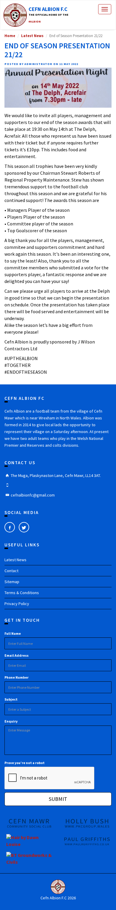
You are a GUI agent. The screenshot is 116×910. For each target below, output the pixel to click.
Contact (11, 570)
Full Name (12, 633)
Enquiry (11, 721)
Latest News (32, 35)
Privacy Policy (16, 603)
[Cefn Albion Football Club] (58, 886)
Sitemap (11, 581)
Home (9, 35)
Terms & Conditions (21, 592)
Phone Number (16, 677)
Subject (11, 699)
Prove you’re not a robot (24, 763)
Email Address (16, 655)
